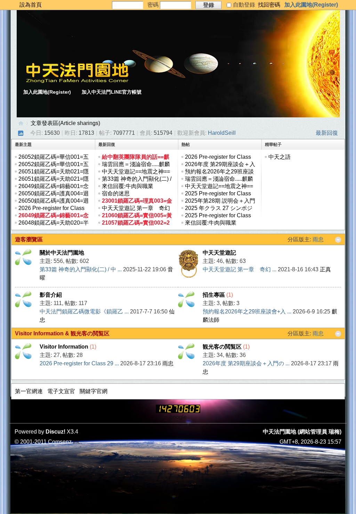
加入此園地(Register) (311, 5)
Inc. (77, 442)
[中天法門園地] (77, 81)
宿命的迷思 (116, 193)
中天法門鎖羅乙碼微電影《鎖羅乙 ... (84, 311)
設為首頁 (30, 5)
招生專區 (214, 295)
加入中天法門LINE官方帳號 (111, 92)
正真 (325, 269)
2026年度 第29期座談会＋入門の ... (246, 363)
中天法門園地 (21, 123)
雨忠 (318, 239)
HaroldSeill (222, 133)
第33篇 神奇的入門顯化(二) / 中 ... (81, 269)
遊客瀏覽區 (29, 239)
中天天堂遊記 (219, 253)
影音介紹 (51, 295)
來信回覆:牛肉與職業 (127, 186)
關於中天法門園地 (62, 253)
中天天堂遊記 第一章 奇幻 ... (239, 269)
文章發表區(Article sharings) (65, 123)
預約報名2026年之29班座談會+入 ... (247, 311)
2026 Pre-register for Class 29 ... (79, 363)
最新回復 (327, 133)
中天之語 (279, 157)
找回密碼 (269, 5)
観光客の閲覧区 (222, 347)
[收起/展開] (338, 240)
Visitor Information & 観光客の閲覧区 (62, 333)
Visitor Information (64, 347)
